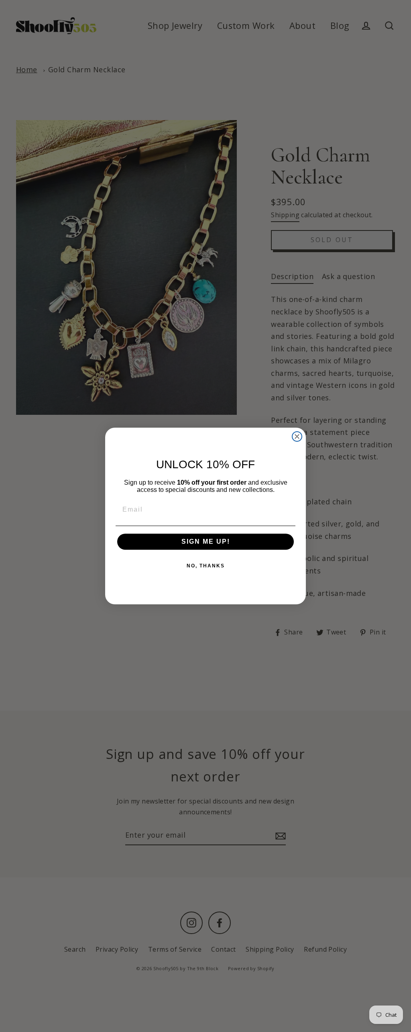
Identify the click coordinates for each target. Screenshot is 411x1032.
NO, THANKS (206, 566)
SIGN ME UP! (205, 541)
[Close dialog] (297, 436)
